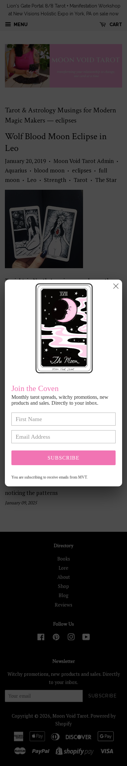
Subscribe (63, 458)
